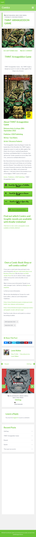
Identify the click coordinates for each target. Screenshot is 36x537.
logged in (15, 417)
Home (5, 177)
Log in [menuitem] (2, 2)
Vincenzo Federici (17, 17)
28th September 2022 (11, 321)
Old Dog (29, 364)
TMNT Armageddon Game (11, 436)
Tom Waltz (7, 17)
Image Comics (23, 396)
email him (6, 287)
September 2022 (10, 325)
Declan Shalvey (14, 396)
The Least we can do (10, 449)
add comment (27, 50)
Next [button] (32, 386)
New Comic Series (21, 15)
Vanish (6, 444)
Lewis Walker (16, 351)
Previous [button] (4, 386)
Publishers (11, 177)
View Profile (14, 354)
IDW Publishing (10, 15)
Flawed (7, 364)
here (28, 285)
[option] (18, 388)
